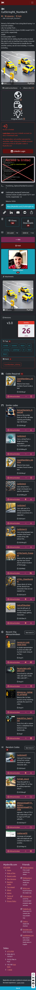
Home (9, 870)
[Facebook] (33, 983)
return (23, 345)
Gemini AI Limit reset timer (23, 643)
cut (29, 345)
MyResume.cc (27, 878)
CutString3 (21, 436)
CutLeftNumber (23, 605)
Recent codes (11, 876)
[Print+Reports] (31, 662)
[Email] (33, 980)
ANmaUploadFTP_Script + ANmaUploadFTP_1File (25, 806)
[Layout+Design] (31, 573)
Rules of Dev (11, 873)
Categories (10, 16)
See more (29, 632)
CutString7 (21, 505)
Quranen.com (27, 929)
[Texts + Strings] (31, 430)
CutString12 (22, 529)
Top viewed (11, 887)
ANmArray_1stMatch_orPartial (24, 693)
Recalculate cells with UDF (24, 669)
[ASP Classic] (25, 499)
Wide (10, 970)
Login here (6, 133)
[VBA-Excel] (26, 686)
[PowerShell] (25, 662)
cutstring (6, 350)
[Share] (33, 974)
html (29, 350)
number (5, 345)
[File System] (31, 797)
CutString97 (22, 755)
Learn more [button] (20, 982)
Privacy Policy (11, 901)
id (23, 350)
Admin (9, 893)
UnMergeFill (22, 833)
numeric (14, 345)
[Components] (31, 851)
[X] (33, 986)
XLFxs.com (26, 888)
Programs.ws (27, 896)
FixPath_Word (23, 779)
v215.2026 (10, 951)
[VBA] (26, 396)
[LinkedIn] (33, 977)
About (9, 890)
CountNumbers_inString (12, 364)
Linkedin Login (19, 151)
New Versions (11, 879)
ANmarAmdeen (18, 271)
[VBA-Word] (25, 797)
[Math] (31, 396)
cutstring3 (16, 350)
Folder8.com (27, 909)
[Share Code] (33, 9)
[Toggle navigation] (32, 2)
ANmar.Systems (28, 868)
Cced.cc (25, 921)
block (5, 354)
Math (20, 16)
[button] (33, 88)
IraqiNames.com (28, 935)
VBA (18, 239)
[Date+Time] (31, 738)
